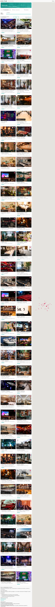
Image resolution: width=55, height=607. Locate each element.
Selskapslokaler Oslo (3, 598)
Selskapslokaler (6, 9)
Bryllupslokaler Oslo (3, 599)
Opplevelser (26, 9)
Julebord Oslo (2, 600)
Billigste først (29, 17)
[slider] (6, 14)
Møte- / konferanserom (16, 9)
